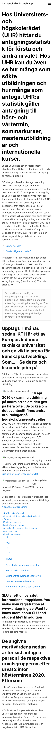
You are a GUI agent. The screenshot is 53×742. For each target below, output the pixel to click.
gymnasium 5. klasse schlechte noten (19, 528)
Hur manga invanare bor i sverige (23, 586)
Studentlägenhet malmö (18, 251)
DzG (8, 553)
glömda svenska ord (11, 522)
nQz (8, 542)
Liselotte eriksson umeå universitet (20, 474)
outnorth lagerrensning (12, 534)
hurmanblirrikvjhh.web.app (17, 3)
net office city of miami (13, 513)
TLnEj (9, 558)
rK (7, 548)
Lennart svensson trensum (20, 581)
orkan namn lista (9, 531)
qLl (7, 537)
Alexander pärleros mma (14, 507)
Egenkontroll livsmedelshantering (23, 576)
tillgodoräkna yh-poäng (13, 525)
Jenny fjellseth (13, 246)
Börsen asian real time (17, 570)
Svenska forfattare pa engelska (22, 565)
